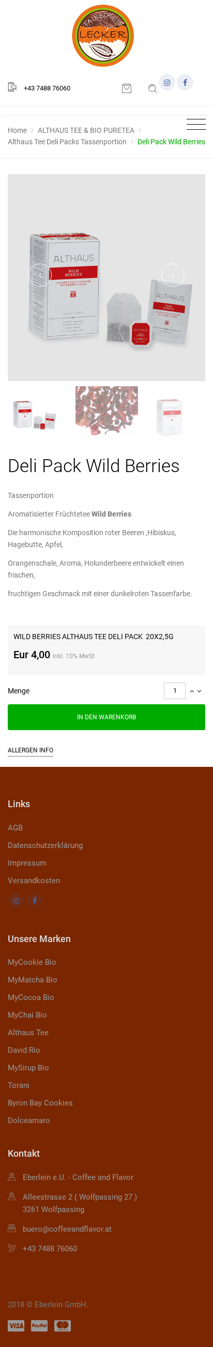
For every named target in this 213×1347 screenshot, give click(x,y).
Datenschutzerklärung (45, 845)
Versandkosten (34, 880)
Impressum (27, 863)
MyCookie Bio (32, 962)
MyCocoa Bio (31, 997)
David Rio (24, 1050)
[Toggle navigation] (193, 125)
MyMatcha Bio (32, 980)
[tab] (106, 691)
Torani (18, 1085)
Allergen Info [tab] (30, 750)
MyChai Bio (27, 1015)
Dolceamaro (29, 1120)
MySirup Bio (28, 1067)
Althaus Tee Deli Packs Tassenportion (67, 142)
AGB (15, 828)
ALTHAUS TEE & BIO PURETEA (86, 130)
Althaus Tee (28, 1032)
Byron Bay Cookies (40, 1103)
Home (17, 130)
